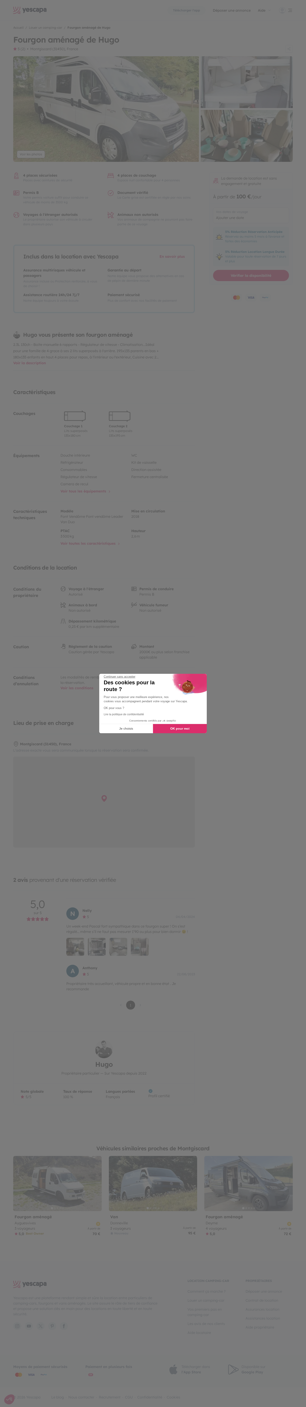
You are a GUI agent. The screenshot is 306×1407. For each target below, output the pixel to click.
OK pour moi (180, 728)
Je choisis (126, 728)
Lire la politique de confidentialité (124, 714)
